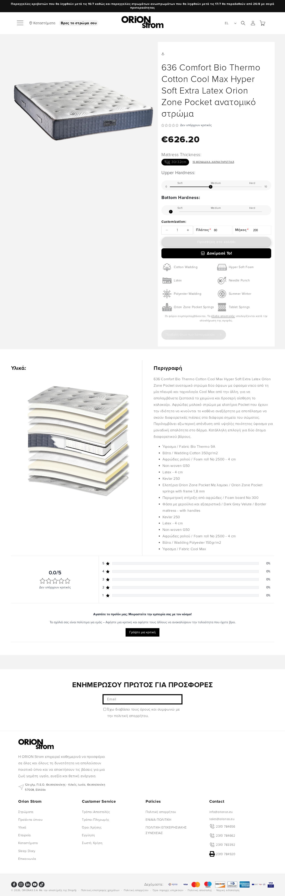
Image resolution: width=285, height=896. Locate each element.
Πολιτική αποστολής (200, 890)
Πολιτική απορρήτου (161, 812)
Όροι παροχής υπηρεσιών (168, 890)
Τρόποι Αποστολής (96, 812)
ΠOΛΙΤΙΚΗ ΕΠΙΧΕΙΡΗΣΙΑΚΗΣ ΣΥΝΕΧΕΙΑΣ (166, 830)
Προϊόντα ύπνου (30, 819)
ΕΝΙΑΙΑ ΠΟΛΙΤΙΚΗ (158, 819)
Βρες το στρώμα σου (79, 23)
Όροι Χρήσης (92, 827)
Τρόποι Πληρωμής (95, 819)
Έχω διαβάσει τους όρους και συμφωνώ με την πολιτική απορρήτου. (143, 712)
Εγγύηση (88, 835)
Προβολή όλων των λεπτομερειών (190, 334)
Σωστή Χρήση (92, 843)
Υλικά (22, 827)
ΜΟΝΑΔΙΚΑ (213, 162)
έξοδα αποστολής (223, 316)
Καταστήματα (44, 23)
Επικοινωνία (27, 858)
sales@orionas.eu (222, 819)
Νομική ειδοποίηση (228, 890)
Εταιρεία (24, 835)
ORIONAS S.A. (30, 890)
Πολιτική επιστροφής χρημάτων (100, 890)
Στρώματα (25, 812)
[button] (20, 23)
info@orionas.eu (221, 812)
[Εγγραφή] (177, 699)
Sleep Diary (26, 851)
